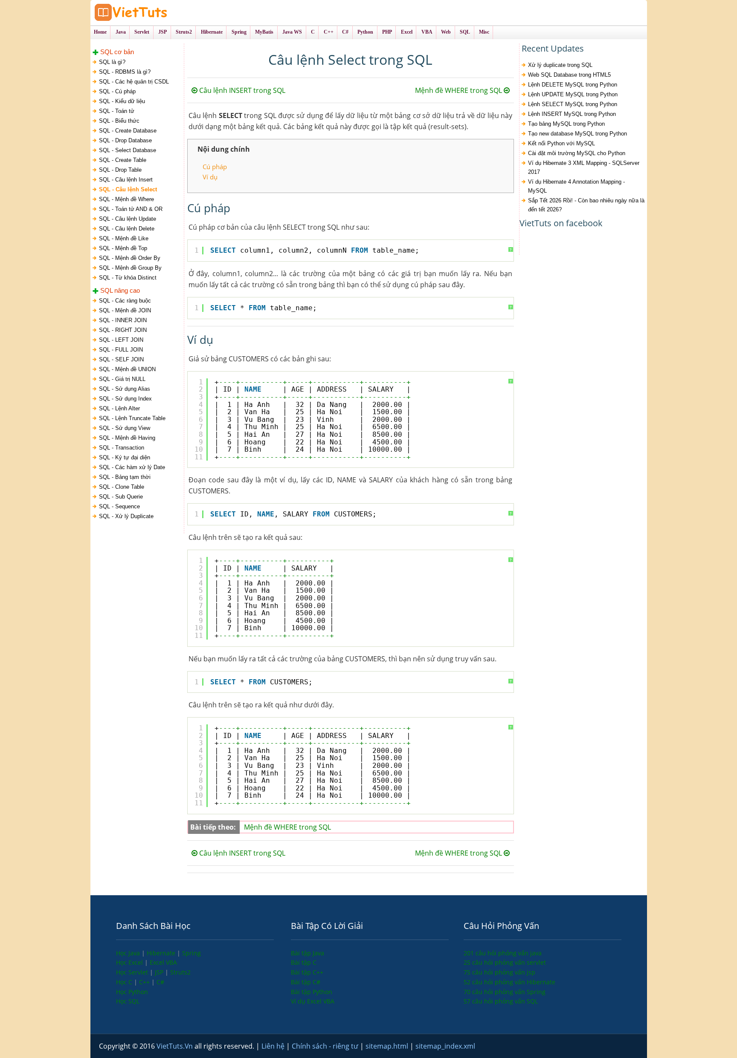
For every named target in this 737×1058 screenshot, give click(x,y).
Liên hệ (273, 1046)
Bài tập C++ (307, 972)
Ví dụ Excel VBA (312, 1001)
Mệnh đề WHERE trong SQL (459, 90)
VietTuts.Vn (175, 1046)
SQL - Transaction (121, 447)
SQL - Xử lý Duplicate (126, 516)
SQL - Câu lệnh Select (128, 189)
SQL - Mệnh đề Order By (129, 258)
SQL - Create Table (122, 160)
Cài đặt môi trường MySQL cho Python (576, 153)
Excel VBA (163, 962)
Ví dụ (210, 177)
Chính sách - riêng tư (326, 1046)
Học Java (129, 953)
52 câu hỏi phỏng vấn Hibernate (509, 982)
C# (160, 982)
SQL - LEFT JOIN (121, 340)
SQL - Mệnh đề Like (123, 238)
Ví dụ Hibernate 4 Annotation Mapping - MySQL (576, 186)
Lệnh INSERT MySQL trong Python (572, 114)
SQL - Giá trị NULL (122, 379)
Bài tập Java (307, 953)
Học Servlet (133, 972)
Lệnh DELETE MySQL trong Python (572, 84)
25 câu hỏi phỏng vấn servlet (505, 962)
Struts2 (180, 972)
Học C (125, 982)
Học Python (132, 992)
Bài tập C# (305, 982)
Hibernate (162, 953)
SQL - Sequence (119, 506)
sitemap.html (388, 1046)
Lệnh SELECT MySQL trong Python (572, 104)
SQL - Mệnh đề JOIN (125, 310)
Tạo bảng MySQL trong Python (566, 124)
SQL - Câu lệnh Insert (126, 179)
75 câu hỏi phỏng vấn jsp (499, 972)
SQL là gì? (112, 62)
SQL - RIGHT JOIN (123, 330)
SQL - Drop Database (125, 140)
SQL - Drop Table (120, 170)
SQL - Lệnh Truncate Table (132, 418)
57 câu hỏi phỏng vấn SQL (501, 1001)
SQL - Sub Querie (121, 496)
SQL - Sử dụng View (124, 428)
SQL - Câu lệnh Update (127, 219)
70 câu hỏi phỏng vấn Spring (504, 992)
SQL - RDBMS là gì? (125, 72)
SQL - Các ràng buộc (125, 300)
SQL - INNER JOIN (123, 320)
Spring (191, 953)
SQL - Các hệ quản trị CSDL (134, 81)
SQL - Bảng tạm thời (125, 477)
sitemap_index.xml (445, 1046)
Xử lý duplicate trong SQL (560, 65)
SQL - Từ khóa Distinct (128, 277)
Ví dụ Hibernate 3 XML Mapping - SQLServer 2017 (583, 167)
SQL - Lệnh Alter (119, 408)
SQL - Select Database (127, 150)
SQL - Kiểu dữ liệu (122, 101)
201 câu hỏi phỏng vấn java (503, 953)
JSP (160, 972)
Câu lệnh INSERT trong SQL (241, 90)
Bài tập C (303, 962)
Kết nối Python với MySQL (561, 143)
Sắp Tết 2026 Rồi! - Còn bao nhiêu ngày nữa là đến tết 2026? (586, 205)
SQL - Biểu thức (119, 121)
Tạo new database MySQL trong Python (577, 133)
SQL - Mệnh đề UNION (127, 369)
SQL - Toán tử (116, 111)
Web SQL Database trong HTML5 (569, 75)
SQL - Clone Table (121, 487)
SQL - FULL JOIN (121, 349)
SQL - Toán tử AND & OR (130, 209)
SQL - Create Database (128, 130)
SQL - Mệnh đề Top (123, 248)
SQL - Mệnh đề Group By (130, 268)
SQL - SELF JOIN (121, 359)
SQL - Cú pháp (117, 91)
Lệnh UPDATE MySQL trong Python (573, 94)
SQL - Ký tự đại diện (124, 457)
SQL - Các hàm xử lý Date (132, 467)
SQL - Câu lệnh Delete (126, 228)
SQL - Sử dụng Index (125, 398)
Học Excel (130, 962)
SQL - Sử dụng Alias (124, 389)
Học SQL (127, 1001)
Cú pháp (215, 166)
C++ (145, 982)
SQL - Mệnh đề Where (126, 199)
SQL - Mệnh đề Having (127, 438)
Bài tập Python (311, 992)
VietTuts (163, 12)
